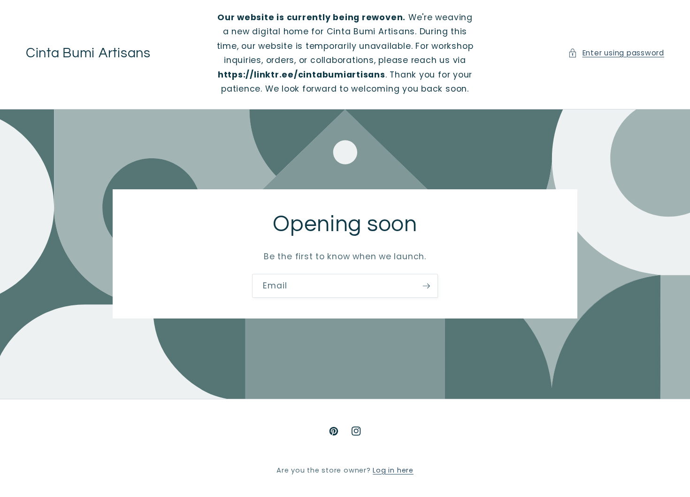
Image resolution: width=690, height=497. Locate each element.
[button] (616, 53)
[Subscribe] (426, 286)
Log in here (393, 470)
